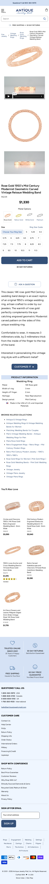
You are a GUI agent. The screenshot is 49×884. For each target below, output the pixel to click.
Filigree (38, 843)
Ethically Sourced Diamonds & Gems (15, 784)
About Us (5, 795)
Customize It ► (24, 366)
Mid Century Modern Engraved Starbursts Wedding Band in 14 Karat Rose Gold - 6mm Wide (36, 524)
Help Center (6, 724)
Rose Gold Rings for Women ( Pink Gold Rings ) (26, 459)
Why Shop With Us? (9, 780)
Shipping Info (6, 736)
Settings (39, 840)
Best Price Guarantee (9, 772)
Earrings (19, 843)
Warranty (4, 791)
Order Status (6, 740)
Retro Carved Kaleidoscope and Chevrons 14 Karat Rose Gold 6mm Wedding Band (36, 567)
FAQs (3, 728)
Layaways (5, 755)
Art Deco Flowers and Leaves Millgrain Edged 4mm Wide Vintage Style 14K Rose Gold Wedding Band (12, 615)
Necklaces (8, 843)
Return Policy (6, 732)
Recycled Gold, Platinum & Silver (14, 788)
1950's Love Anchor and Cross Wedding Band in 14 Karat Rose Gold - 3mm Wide (12, 566)
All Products (23, 851)
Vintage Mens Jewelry (15, 473)
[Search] (44, 19)
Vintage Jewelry (13, 469)
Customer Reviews (8, 776)
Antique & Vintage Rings (16, 419)
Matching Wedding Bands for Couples (22, 430)
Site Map (29, 878)
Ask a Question (26, 284)
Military (4, 747)
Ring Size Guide (36, 227)
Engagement (16, 840)
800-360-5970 (30, 3)
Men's (8, 847)
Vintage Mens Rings (14, 477)
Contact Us (5, 721)
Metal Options (24, 209)
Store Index (20, 878)
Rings (5, 840)
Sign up (8, 823)
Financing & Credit (8, 751)
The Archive (19, 847)
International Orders (9, 744)
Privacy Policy (6, 799)
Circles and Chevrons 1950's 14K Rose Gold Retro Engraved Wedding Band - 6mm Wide (11, 524)
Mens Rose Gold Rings (15, 441)
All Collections (33, 847)
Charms (28, 843)
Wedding (28, 840)
